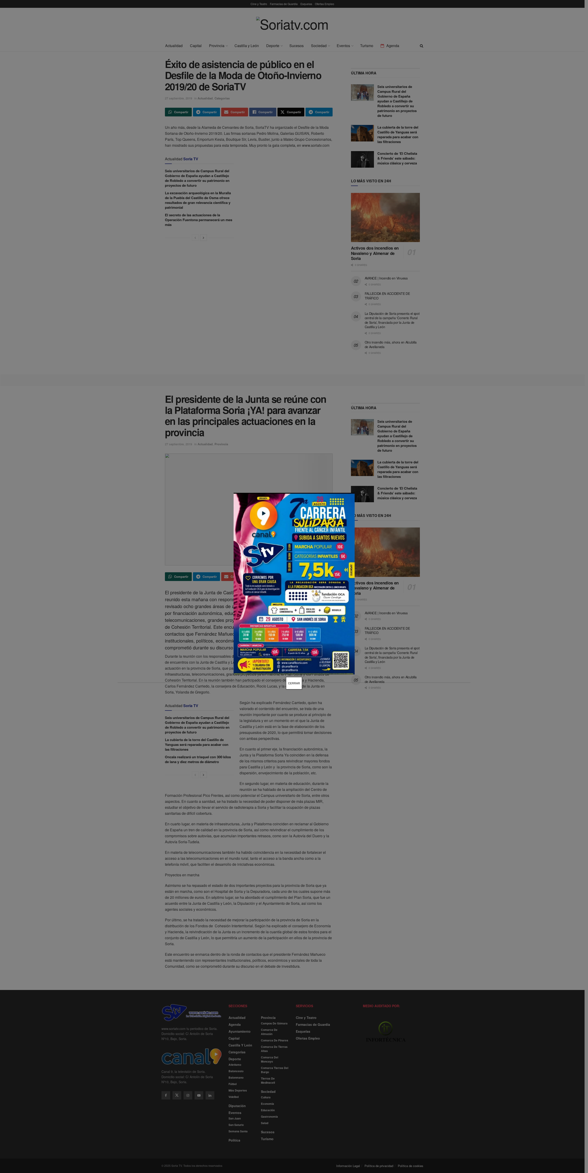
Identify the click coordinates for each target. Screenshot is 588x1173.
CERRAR (294, 683)
